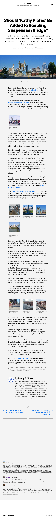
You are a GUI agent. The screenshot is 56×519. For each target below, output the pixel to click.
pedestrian (39, 369)
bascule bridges (19, 160)
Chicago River (37, 367)
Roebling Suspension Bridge (22, 370)
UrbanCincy (28, 3)
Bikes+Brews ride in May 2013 (18, 103)
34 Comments (40, 48)
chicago (31, 367)
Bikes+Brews (22, 367)
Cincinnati (43, 367)
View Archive (19, 401)
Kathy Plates (34, 90)
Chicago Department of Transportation (24, 191)
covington (12, 369)
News (22, 15)
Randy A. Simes (19, 48)
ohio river (33, 369)
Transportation (30, 15)
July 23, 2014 (30, 48)
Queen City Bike (22, 358)
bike (17, 367)
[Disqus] (28, 442)
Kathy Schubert (19, 369)
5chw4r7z (12, 367)
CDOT (27, 367)
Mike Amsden (27, 369)
